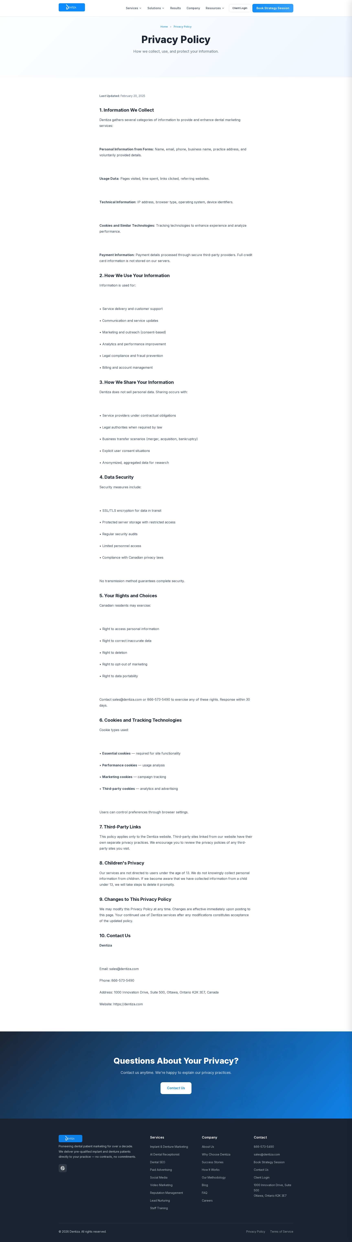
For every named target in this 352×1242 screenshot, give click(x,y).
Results (175, 8)
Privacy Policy (182, 26)
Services (132, 8)
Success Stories (212, 1162)
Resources (213, 8)
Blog (205, 1185)
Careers (207, 1200)
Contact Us (176, 1088)
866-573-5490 (264, 1146)
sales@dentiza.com (267, 1154)
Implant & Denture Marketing (169, 1146)
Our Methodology (214, 1177)
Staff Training (159, 1208)
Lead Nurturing (160, 1200)
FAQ (204, 1192)
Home (164, 26)
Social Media (158, 1177)
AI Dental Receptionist (164, 1154)
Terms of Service (281, 1231)
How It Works (211, 1169)
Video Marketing (161, 1185)
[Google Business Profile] (63, 1168)
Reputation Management (166, 1192)
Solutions (154, 8)
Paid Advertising (161, 1169)
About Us (208, 1146)
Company (193, 8)
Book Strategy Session (272, 8)
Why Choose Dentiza (216, 1154)
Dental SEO (157, 1162)
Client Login (239, 8)
